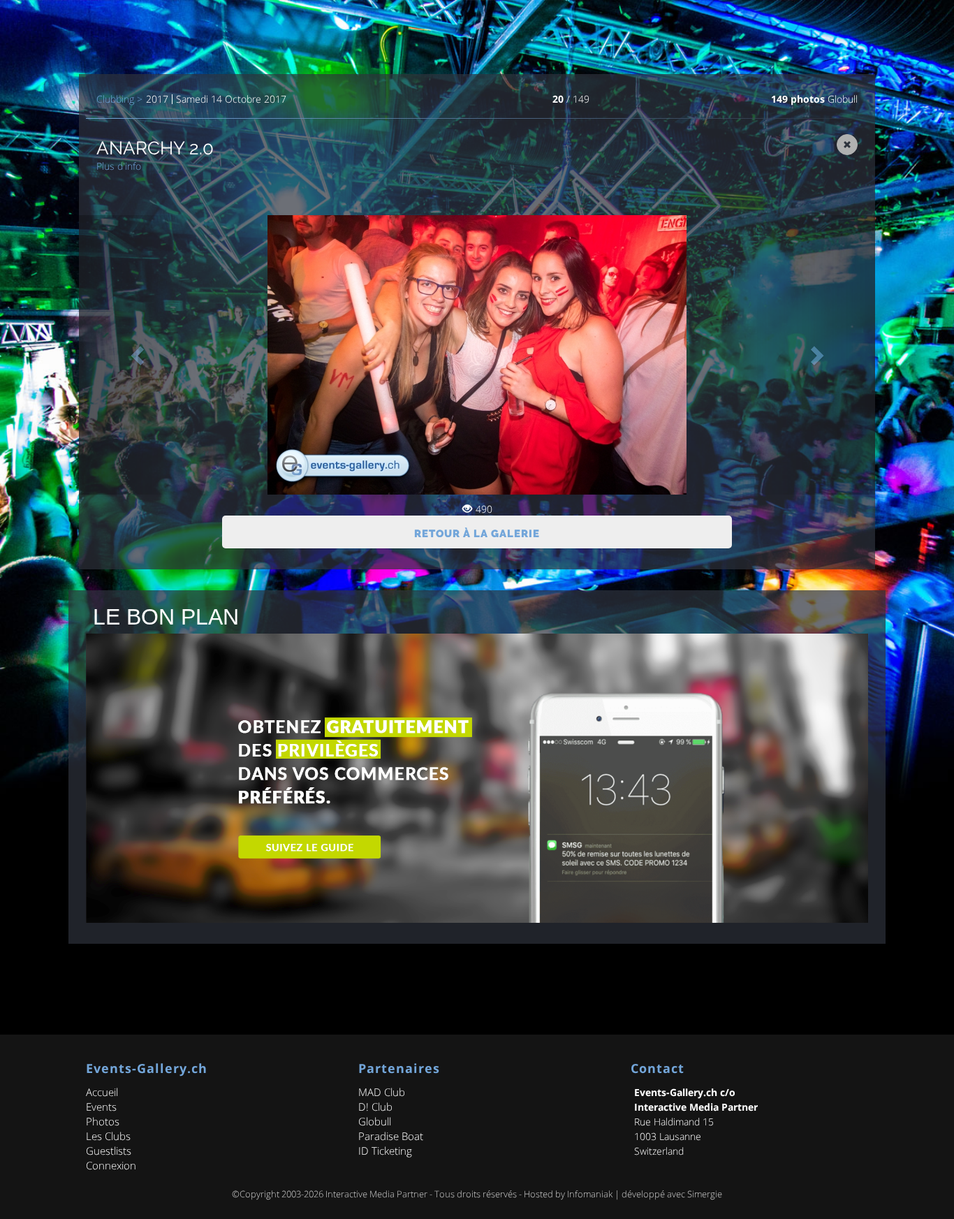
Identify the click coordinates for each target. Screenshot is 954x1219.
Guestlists (108, 1151)
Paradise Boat (390, 1136)
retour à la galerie (477, 533)
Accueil (102, 1092)
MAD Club (381, 1092)
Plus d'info (118, 166)
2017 (157, 99)
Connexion (111, 1165)
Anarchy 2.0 (155, 148)
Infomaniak (589, 1194)
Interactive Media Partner (376, 1194)
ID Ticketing (385, 1151)
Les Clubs (108, 1136)
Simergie (704, 1194)
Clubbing (115, 99)
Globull (843, 98)
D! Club (375, 1107)
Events (101, 1107)
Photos (102, 1121)
